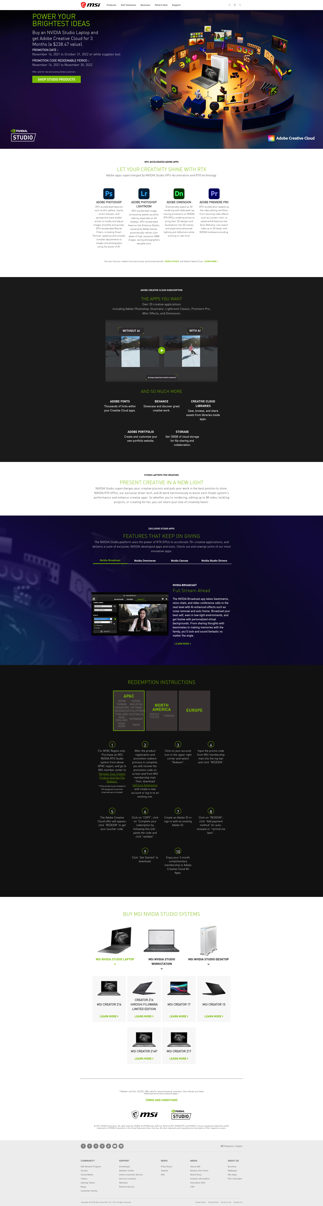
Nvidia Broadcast (110, 560)
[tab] (110, 560)
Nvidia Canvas (179, 560)
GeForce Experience (145, 785)
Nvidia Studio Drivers (214, 560)
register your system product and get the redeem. (112, 777)
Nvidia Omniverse (145, 560)
